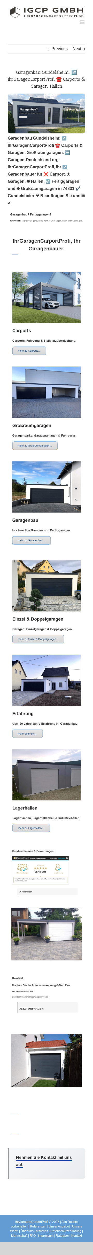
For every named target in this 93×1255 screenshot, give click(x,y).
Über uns (27, 1231)
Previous (59, 49)
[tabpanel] (46, 681)
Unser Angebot (59, 1226)
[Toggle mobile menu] (82, 22)
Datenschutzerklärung (65, 1231)
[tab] (46, 245)
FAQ (33, 1236)
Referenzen (38, 1226)
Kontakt (76, 1236)
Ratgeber (62, 1236)
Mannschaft (19, 1236)
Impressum (45, 1236)
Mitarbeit (42, 1231)
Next (77, 49)
